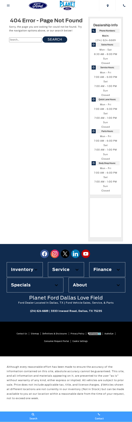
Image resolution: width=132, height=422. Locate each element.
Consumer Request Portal (56, 341)
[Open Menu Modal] (8, 5)
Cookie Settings (80, 341)
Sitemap (35, 333)
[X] (65, 253)
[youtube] (85, 253)
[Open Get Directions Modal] (107, 5)
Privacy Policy (77, 333)
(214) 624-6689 (105, 40)
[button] (25, 269)
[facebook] (44, 253)
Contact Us (22, 333)
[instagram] (55, 253)
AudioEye (109, 333)
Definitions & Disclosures (54, 333)
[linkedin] (75, 253)
